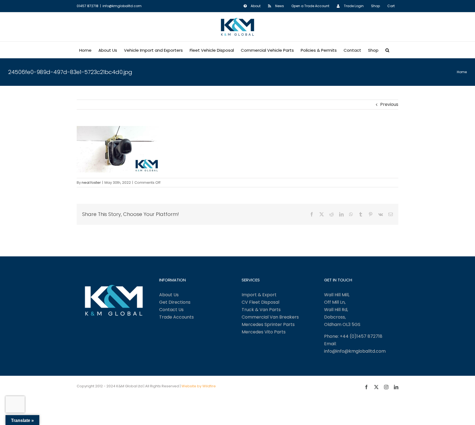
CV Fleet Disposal (260, 302)
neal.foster (91, 182)
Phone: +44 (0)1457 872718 (353, 336)
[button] (387, 50)
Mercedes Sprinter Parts (268, 324)
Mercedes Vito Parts (264, 332)
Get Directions (174, 302)
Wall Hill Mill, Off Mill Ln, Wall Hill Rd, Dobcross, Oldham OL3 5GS (342, 310)
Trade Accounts (176, 317)
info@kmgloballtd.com (122, 6)
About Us (169, 295)
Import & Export (259, 295)
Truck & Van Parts (261, 309)
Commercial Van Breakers (270, 317)
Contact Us (171, 309)
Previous (389, 104)
